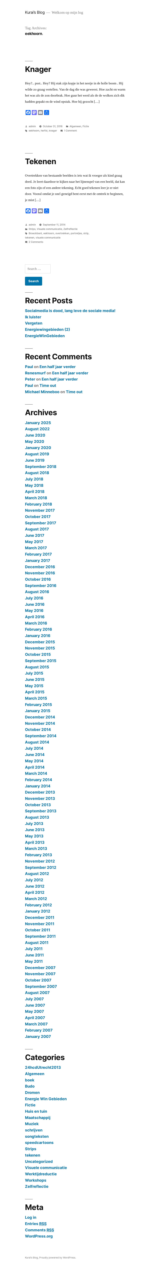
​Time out (48, 385)
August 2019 (37, 454)
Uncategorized (39, 1161)
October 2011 (37, 930)
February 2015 (38, 704)
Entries (36, 1223)
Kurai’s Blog (35, 12)
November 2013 (40, 798)
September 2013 (40, 811)
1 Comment (70, 130)
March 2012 (36, 898)
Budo (30, 1086)
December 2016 (40, 566)
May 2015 (34, 685)
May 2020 (34, 441)
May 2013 (34, 836)
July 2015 (34, 673)
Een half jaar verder (58, 366)
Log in (30, 1217)
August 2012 (37, 873)
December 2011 (39, 917)
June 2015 (34, 679)
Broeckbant (35, 233)
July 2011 (34, 948)
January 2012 (37, 911)
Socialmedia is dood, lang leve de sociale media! (70, 310)
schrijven (33, 1130)
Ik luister (33, 317)
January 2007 (38, 1036)
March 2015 (36, 698)
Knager (38, 69)
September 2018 (40, 466)
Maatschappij (37, 1117)
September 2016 (40, 585)
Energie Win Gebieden (46, 1099)
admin (32, 126)
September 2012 (40, 867)
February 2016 (38, 629)
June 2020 (35, 435)
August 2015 (37, 667)
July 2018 (34, 479)
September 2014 (40, 736)
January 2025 (38, 422)
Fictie (86, 126)
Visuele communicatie (49, 229)
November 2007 (40, 974)
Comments (39, 1230)
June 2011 (34, 955)
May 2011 (34, 961)
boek (29, 1080)
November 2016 (40, 573)
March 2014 (36, 773)
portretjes (76, 233)
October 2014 (38, 729)
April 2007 (35, 1017)
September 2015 (40, 660)
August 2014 (37, 742)
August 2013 (37, 817)
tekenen (29, 237)
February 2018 (38, 504)
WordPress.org (39, 1236)
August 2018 (37, 472)
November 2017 (40, 510)
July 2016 (34, 598)
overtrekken (62, 233)
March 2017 (36, 548)
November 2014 (40, 723)
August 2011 (36, 942)
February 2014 (38, 779)
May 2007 (34, 1011)
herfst (44, 130)
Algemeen (75, 126)
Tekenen (40, 161)
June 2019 (34, 460)
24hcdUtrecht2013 (43, 1067)
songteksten (37, 1136)
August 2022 (37, 429)
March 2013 (36, 848)
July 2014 (34, 748)
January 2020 (38, 447)
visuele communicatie (48, 237)
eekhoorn (34, 130)
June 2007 (35, 1005)
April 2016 (34, 617)
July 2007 (34, 999)
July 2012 (34, 880)
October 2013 (38, 804)
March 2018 (36, 498)
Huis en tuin (36, 1111)
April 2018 (34, 491)
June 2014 (35, 754)
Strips (32, 229)
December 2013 (40, 792)
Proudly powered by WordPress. (57, 1257)
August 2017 (37, 529)
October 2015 (38, 654)
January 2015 (37, 710)
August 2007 (37, 992)
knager (53, 130)
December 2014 (40, 717)
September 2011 (40, 936)
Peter (30, 379)
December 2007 (40, 967)
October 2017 (38, 516)
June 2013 (34, 829)
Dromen (32, 1092)
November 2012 (40, 861)
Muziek (32, 1123)
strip (86, 233)
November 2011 (39, 923)
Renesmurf (35, 373)
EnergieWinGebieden (45, 335)
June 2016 (34, 604)
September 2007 (41, 986)
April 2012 (34, 892)
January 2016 (37, 635)
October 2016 (38, 579)
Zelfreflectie (70, 229)
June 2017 (34, 535)
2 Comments (36, 241)
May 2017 (34, 541)
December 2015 (40, 642)
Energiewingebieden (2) (47, 329)
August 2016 (37, 591)
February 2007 (39, 1030)
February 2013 (38, 855)
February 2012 (38, 905)
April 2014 (35, 767)
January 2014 (37, 786)
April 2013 (34, 842)
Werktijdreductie (41, 1174)
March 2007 (36, 1024)
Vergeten (33, 323)
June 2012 (34, 886)
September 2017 (40, 523)
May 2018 (34, 485)
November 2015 (40, 648)
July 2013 (34, 823)
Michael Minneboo (42, 391)
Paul (29, 366)
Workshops (35, 1180)
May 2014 (34, 761)
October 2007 (38, 980)
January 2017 (37, 560)
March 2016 (36, 623)
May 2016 (34, 610)
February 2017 (38, 554)
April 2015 (34, 692)
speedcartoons (39, 1142)
